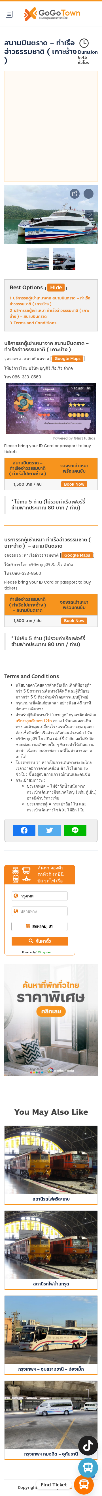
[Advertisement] (51, 126)
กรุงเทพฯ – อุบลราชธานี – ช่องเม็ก (51, 1369)
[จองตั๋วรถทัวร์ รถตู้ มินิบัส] (88, 1468)
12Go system (44, 952)
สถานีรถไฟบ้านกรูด (51, 1283)
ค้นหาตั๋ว (43, 941)
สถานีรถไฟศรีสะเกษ (51, 1199)
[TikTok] (88, 1446)
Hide (56, 288)
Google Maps (67, 359)
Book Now (74, 484)
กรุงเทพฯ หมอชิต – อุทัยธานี (51, 1454)
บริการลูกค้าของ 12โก (34, 721)
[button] (89, 231)
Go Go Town (72, 1488)
